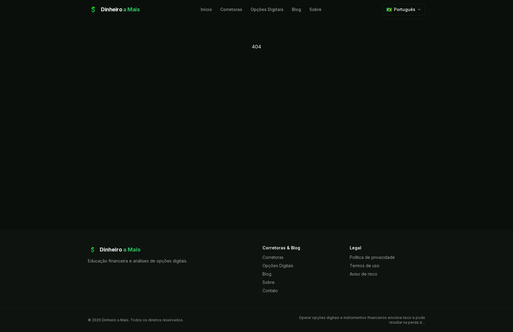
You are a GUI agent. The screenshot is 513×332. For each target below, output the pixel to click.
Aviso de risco (363, 273)
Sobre (315, 9)
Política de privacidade (372, 257)
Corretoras (231, 9)
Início (206, 9)
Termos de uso (364, 265)
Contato (270, 290)
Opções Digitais (267, 9)
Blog (296, 9)
